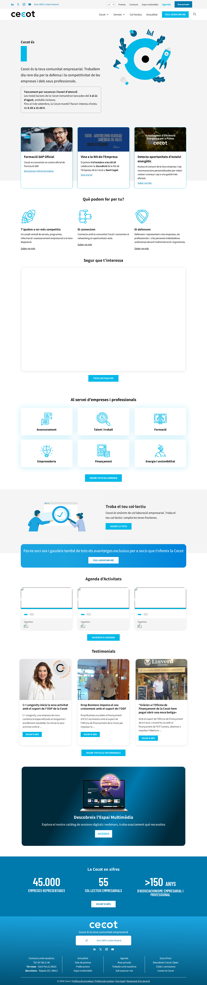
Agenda (166, 4)
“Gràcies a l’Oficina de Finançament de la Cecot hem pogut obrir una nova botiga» (158, 708)
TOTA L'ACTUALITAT (103, 378)
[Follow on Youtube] (112, 949)
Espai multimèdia (150, 4)
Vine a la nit (86, 174)
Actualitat (83, 958)
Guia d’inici (166, 958)
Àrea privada (124, 962)
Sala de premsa (83, 962)
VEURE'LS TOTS (118, 526)
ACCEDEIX (103, 833)
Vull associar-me (124, 970)
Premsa (122, 4)
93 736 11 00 (43, 962)
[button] (104, 15)
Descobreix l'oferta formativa (39, 171)
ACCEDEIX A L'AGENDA (103, 637)
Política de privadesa (82, 981)
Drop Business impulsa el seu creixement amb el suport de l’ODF (103, 707)
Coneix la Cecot (165, 970)
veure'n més (103, 904)
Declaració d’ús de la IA (138, 981)
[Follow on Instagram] (106, 949)
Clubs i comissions (165, 966)
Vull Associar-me (103, 560)
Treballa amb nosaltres (124, 966)
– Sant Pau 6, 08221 (42, 966)
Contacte (133, 4)
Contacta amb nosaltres (41, 958)
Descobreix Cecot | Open (165, 962)
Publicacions (83, 966)
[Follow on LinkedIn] (94, 949)
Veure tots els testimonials (103, 752)
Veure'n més (32, 734)
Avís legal (120, 981)
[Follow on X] (100, 949)
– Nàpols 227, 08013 (41, 970)
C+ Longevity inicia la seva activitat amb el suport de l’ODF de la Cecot (45, 707)
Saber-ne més (145, 183)
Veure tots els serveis (103, 478)
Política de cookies (104, 981)
